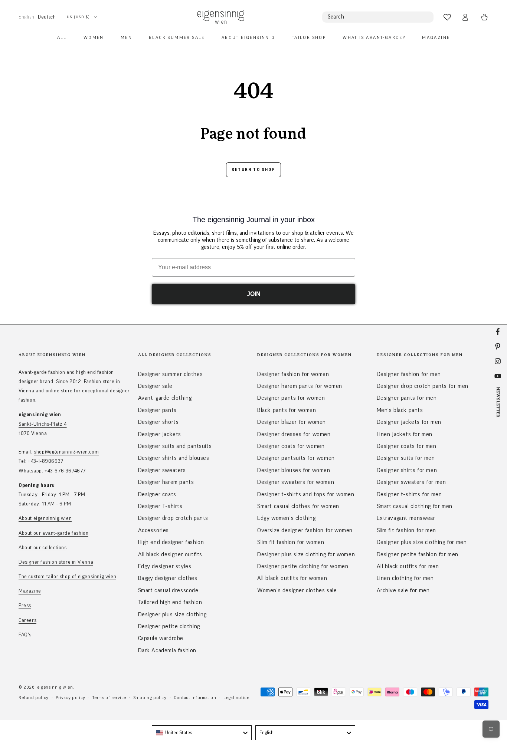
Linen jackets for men (405, 434)
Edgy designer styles (165, 566)
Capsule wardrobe (161, 638)
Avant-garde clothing (165, 398)
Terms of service (109, 697)
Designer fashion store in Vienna (56, 562)
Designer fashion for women (293, 374)
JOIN (254, 294)
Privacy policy (70, 697)
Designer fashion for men (409, 374)
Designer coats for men (406, 446)
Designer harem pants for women (299, 386)
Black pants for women (286, 410)
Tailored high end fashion (170, 602)
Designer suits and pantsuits (175, 446)
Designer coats (157, 494)
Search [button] (336, 17)
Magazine (30, 591)
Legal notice (236, 697)
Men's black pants (400, 410)
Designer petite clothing (169, 626)
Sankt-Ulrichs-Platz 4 (43, 424)
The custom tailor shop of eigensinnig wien (67, 576)
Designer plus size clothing (172, 614)
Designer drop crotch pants (173, 518)
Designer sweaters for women (295, 482)
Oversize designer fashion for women (305, 530)
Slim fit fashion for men (406, 530)
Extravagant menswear (406, 518)
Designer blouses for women (293, 470)
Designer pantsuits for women (296, 458)
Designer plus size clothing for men (422, 542)
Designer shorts (158, 422)
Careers (27, 620)
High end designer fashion (171, 542)
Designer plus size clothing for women (306, 554)
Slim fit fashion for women (290, 542)
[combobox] (202, 732)
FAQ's (25, 634)
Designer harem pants (166, 482)
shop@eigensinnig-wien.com (66, 452)
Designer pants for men (407, 398)
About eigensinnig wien (45, 518)
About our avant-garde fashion (53, 533)
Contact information (195, 697)
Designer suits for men (406, 458)
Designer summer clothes (170, 374)
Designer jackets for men (409, 422)
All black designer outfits (170, 554)
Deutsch (47, 16)
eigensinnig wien (55, 687)
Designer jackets (159, 434)
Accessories (153, 530)
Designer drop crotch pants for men (422, 386)
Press (25, 605)
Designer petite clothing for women (302, 566)
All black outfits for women (292, 578)
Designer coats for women (290, 446)
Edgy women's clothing (286, 518)
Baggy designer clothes (167, 578)
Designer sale (155, 386)
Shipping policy (150, 697)
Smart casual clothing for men (414, 506)
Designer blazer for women (291, 422)
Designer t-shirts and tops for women (305, 494)
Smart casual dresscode (168, 590)
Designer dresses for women (294, 434)
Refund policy (34, 697)
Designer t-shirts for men (409, 494)
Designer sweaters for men (411, 482)
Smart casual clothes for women (298, 506)
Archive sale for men (403, 590)
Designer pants (157, 410)
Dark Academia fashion (167, 650)
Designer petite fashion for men (418, 554)
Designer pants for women (291, 398)
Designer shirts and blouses (173, 458)
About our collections (43, 547)
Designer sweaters (162, 470)
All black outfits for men (408, 566)
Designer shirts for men (407, 470)
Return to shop (253, 170)
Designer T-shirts (160, 506)
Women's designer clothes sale (297, 590)
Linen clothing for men (405, 578)
